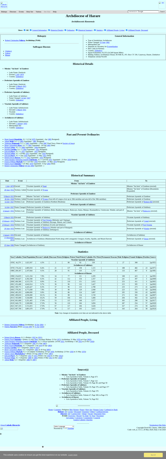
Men (71, 410)
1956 (69, 160)
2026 (42, 327)
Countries (57, 410)
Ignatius (11, 149)
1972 (59, 339)
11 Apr (37, 327)
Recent (79, 416)
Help (54, 12)
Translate (70, 428)
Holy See (29, 12)
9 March (19, 86)
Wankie (146, 229)
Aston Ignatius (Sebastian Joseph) (21, 160)
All (66, 412)
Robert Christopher (15, 40)
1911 (37, 149)
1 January (19, 124)
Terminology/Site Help (157, 425)
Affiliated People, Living (115, 30)
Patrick (11, 327)
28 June (7, 190)
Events (21, 12)
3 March (19, 110)
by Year (92, 416)
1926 (12, 199)
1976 (55, 162)
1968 (39, 354)
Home (50, 410)
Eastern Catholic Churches (83, 420)
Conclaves (79, 418)
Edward (10, 151)
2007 (30, 327)
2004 (32, 166)
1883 (49, 139)
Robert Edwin (12, 158)
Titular (84, 414)
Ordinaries (70, 30)
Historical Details (57, 30)
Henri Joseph (13, 139)
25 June (102, 42)
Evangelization (112, 46)
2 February (6, 221)
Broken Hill (148, 202)
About (10, 425)
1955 (25, 124)
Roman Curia (98, 410)
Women (76, 410)
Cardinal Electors (102, 412)
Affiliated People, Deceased (138, 30)
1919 (44, 154)
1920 (25, 156)
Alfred (9, 141)
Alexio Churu (15, 354)
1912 (12, 190)
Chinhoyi (8, 51)
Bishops (4, 12)
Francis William (13, 162)
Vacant (90, 414)
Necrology (100, 416)
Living (70, 412)
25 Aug (25, 327)
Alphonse (12, 143)
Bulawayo (146, 211)
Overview (71, 416)
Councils (97, 418)
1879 (22, 75)
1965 (36, 339)
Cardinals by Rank (111, 410)
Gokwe (7, 53)
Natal (45, 186)
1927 (28, 98)
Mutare (7, 55)
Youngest (85, 412)
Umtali (146, 221)
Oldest (92, 412)
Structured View (100, 414)
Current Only (76, 414)
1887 (34, 141)
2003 (49, 164)
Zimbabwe (98, 51)
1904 (36, 147)
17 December (9, 238)
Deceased (77, 412)
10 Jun (27, 166)
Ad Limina (70, 418)
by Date (85, 416)
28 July (7, 199)
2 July (17, 75)
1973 (12, 240)
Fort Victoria (47, 220)
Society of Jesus (68, 143)
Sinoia (146, 239)
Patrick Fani (13, 164)
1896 (23, 147)
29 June (7, 229)
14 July (23, 98)
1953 (12, 221)
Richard (10, 147)
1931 (24, 110)
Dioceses (13, 12)
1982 (108, 42)
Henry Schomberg (13, 145)
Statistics (99, 30)
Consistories (88, 418)
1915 (24, 86)
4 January (6, 211)
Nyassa (45, 190)
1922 (44, 156)
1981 (50, 354)
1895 (48, 145)
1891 (30, 145)
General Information (39, 30)
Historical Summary (85, 30)
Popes (82, 410)
